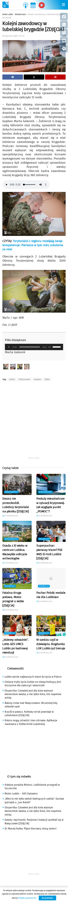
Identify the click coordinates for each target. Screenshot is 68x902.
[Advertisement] (34, 421)
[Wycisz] (49, 347)
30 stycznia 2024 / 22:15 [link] (13, 36)
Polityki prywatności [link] (27, 898)
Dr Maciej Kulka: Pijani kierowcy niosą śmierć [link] (31, 828)
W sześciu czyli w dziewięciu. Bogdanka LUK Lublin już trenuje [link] (50, 644)
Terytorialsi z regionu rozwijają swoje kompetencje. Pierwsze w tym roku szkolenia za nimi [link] (32, 245)
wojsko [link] (37, 379)
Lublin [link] (12, 379)
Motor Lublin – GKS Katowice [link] (21, 793)
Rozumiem (47, 898)
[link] (5, 5)
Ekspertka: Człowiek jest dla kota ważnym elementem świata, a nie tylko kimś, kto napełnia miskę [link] (33, 694)
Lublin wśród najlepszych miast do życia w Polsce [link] (33, 676)
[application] (34, 347)
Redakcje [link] (44, 539)
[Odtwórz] (9, 347)
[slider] (57, 347)
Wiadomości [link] (11, 492)
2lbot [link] (47, 379)
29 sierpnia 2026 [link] (11, 516)
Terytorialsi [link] (24, 379)
